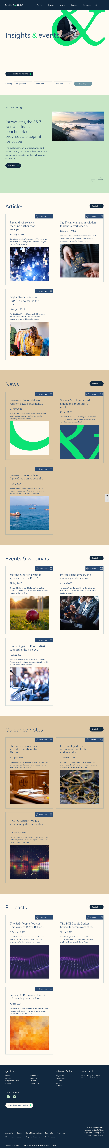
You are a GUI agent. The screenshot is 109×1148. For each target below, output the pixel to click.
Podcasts (20, 117)
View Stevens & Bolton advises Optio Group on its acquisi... (26, 468)
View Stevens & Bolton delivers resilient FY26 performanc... (26, 393)
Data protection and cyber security (62, 114)
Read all (95, 205)
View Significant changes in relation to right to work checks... (77, 215)
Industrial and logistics (42, 107)
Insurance (40, 114)
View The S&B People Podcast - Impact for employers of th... (77, 916)
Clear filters (83, 84)
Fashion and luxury (41, 93)
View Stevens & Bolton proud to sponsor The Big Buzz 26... (26, 567)
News (19, 97)
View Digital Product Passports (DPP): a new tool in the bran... (27, 290)
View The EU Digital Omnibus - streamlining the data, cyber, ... (27, 814)
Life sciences (42, 119)
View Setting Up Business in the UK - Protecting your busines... (28, 988)
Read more (11, 165)
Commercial (61, 92)
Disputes (60, 121)
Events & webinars (20, 103)
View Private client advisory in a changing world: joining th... (76, 567)
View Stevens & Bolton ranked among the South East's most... (78, 393)
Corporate (61, 106)
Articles (20, 92)
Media (39, 124)
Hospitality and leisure (43, 100)
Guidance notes (20, 110)
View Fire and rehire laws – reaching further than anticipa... (26, 215)
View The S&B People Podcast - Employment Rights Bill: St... (27, 916)
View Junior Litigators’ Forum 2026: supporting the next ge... (27, 639)
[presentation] (101, 180)
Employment (62, 126)
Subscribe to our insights (18, 73)
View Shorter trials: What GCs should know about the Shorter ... (28, 739)
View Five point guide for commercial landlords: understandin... (78, 739)
